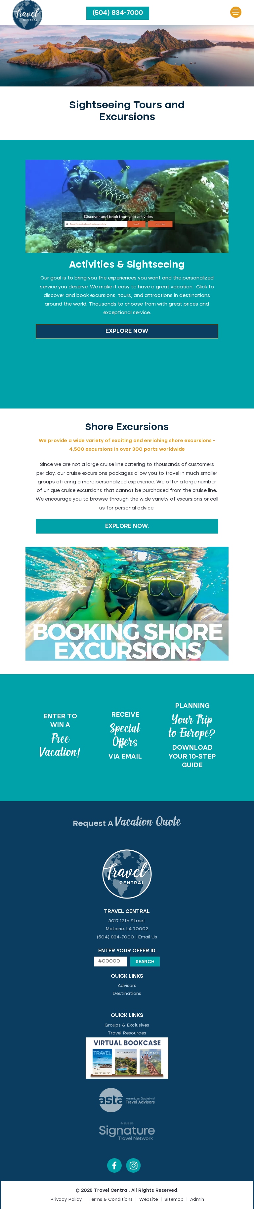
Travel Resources (126, 1033)
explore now (127, 331)
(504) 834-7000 (118, 13)
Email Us (147, 937)
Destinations (126, 993)
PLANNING (192, 706)
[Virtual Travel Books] (127, 1077)
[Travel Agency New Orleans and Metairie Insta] (133, 1171)
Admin (197, 1199)
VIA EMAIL (125, 757)
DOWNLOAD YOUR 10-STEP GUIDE (192, 757)
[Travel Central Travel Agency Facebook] (114, 1171)
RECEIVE (125, 715)
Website (148, 1199)
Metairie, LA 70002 (127, 929)
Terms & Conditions (110, 1199)
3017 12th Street (126, 921)
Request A (127, 824)
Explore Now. (127, 526)
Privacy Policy (66, 1199)
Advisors (127, 985)
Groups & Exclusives (127, 1025)
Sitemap (174, 1199)
